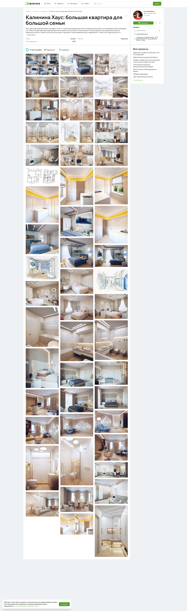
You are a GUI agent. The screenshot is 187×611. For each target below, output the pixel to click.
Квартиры (44, 11)
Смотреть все (138, 80)
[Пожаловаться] (126, 16)
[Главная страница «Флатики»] (33, 4)
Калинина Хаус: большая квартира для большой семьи (65, 11)
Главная (28, 11)
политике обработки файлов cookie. (26, 606)
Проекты (35, 11)
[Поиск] (95, 4)
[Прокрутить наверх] (183, 607)
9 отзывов (147, 15)
